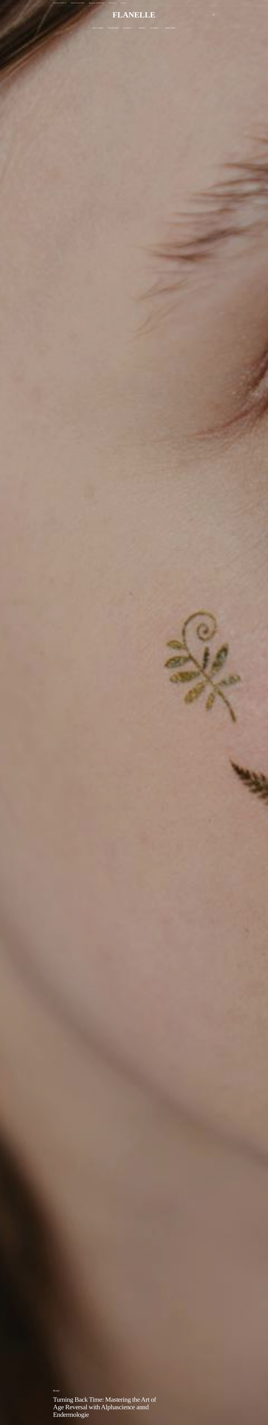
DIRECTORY (170, 28)
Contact (123, 3)
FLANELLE (134, 15)
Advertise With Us (59, 3)
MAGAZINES (98, 28)
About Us (112, 3)
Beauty (56, 1390)
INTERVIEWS (113, 28)
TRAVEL (141, 28)
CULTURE (154, 28)
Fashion (127, 28)
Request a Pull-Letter (96, 3)
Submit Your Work (77, 3)
